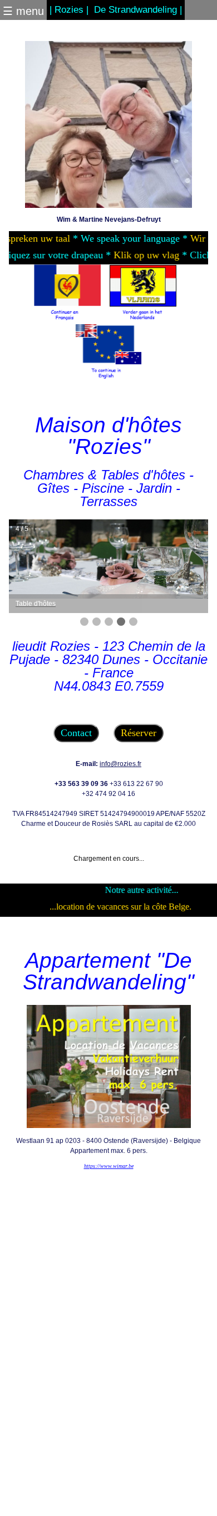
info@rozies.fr (120, 764)
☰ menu (23, 11)
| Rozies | (69, 9)
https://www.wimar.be (109, 1166)
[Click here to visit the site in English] (108, 352)
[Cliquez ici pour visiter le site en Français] (67, 294)
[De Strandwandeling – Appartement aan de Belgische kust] (108, 1066)
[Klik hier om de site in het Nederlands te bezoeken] (143, 294)
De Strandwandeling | (138, 9)
